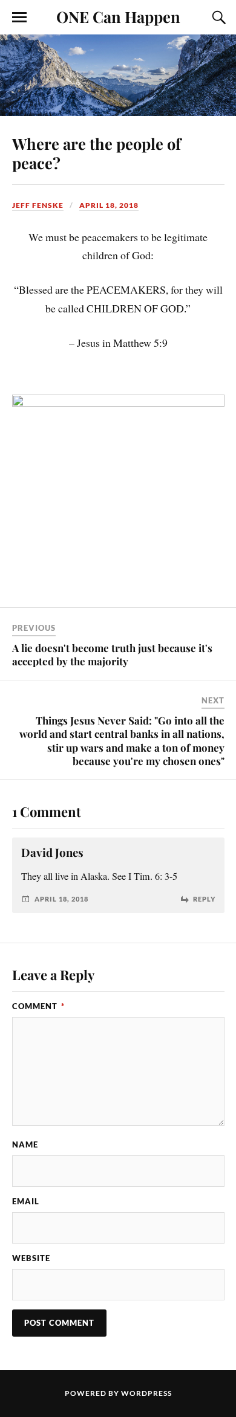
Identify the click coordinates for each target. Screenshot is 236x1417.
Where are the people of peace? (96, 153)
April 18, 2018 (109, 205)
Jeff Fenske (38, 205)
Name (25, 1144)
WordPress (146, 1393)
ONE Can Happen (118, 16)
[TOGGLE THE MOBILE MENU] (19, 17)
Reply (204, 899)
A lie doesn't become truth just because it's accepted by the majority (112, 654)
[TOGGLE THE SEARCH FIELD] (217, 17)
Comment (38, 1006)
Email (25, 1201)
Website (31, 1258)
